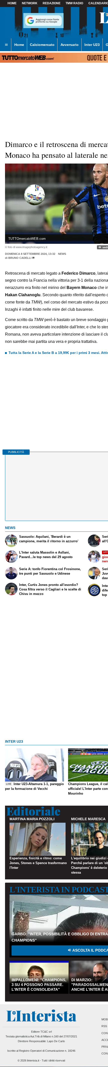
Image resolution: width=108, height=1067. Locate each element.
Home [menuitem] (19, 45)
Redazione (52, 3)
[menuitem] (6, 45)
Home (12, 3)
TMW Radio (74, 3)
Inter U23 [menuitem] (92, 45)
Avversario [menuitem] (70, 45)
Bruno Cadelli (19, 257)
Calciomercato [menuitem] (42, 45)
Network (29, 3)
